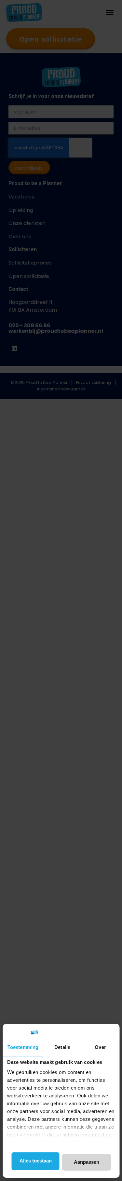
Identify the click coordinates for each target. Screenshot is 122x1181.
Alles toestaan (36, 1160)
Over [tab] (100, 1047)
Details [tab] (62, 1047)
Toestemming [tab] (22, 1047)
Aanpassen (86, 1162)
